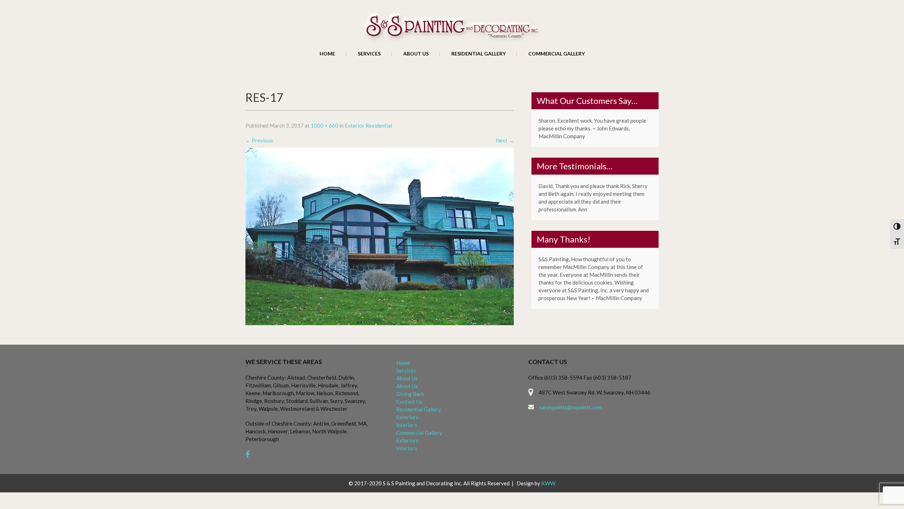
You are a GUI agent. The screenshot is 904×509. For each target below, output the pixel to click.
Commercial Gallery (556, 53)
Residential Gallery (478, 53)
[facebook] (247, 454)
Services (369, 53)
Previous (259, 140)
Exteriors (407, 417)
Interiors (406, 425)
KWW (548, 483)
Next (505, 140)
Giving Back (410, 394)
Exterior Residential (368, 125)
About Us (416, 53)
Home (327, 53)
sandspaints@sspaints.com (570, 407)
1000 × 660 (324, 125)
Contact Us (409, 401)
